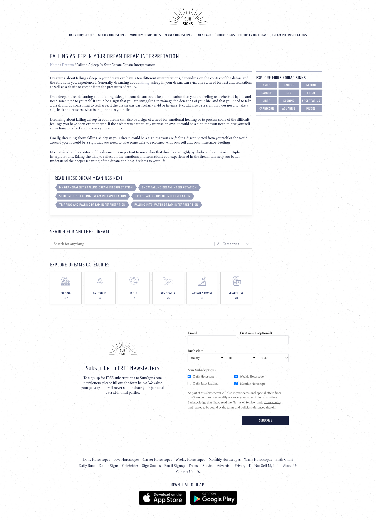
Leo (289, 93)
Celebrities (130, 466)
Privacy (240, 466)
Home (54, 65)
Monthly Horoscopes (145, 35)
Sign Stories (151, 466)
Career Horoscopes (157, 459)
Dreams (68, 65)
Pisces (311, 108)
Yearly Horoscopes (178, 35)
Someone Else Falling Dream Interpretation (92, 196)
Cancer (267, 93)
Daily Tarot (204, 35)
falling (144, 82)
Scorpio (289, 100)
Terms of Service (201, 466)
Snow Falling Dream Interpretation (169, 187)
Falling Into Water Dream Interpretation (166, 204)
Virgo (311, 93)
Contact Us (184, 472)
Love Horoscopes (126, 459)
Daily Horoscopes (82, 35)
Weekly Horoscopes (112, 35)
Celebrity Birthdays (253, 35)
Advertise (224, 466)
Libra (266, 100)
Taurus (289, 85)
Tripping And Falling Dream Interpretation (92, 204)
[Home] (188, 16)
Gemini (311, 85)
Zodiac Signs (226, 35)
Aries (267, 85)
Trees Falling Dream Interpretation (163, 196)
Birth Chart (284, 459)
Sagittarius (311, 100)
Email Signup (174, 466)
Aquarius (289, 108)
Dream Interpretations (289, 35)
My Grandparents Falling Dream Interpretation (96, 187)
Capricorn (266, 108)
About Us (290, 466)
